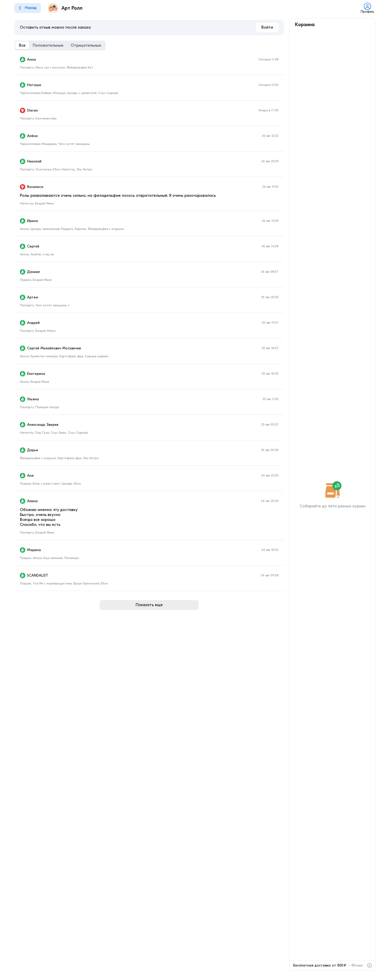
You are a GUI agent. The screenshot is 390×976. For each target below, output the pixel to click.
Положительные (48, 45)
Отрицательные (86, 45)
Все (22, 45)
